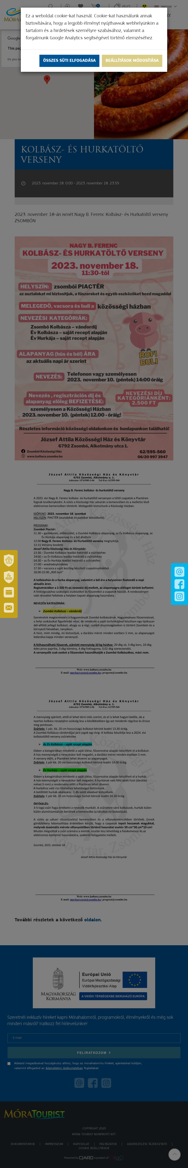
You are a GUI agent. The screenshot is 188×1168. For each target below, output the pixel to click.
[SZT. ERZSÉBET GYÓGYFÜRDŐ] (9, 577)
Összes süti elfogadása (69, 61)
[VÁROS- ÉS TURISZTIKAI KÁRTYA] (9, 592)
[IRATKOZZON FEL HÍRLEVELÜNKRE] (9, 607)
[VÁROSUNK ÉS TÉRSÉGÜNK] (9, 560)
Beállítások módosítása (132, 61)
